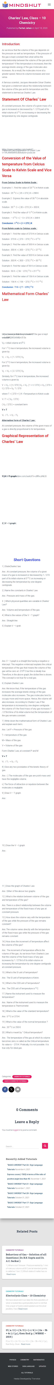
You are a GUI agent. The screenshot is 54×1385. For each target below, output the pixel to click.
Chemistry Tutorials (22, 1076)
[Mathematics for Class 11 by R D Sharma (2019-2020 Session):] (12, 1062)
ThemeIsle (36, 1379)
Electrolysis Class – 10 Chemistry (26, 1295)
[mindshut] (22, 4)
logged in (16, 1130)
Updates (42, 1366)
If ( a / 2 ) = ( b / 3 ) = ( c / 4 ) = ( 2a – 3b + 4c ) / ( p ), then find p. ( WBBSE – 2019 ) (26, 1333)
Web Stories (13, 1366)
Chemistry (24, 1360)
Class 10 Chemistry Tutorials (15, 1081)
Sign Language (28, 1366)
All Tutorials (27, 1373)
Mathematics (38, 1360)
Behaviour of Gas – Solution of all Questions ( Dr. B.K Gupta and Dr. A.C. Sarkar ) (26, 1258)
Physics (13, 1360)
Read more (11, 1274)
